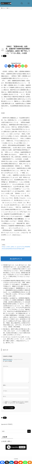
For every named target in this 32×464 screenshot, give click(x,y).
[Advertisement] (16, 28)
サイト (4, 396)
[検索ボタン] (21, 3)
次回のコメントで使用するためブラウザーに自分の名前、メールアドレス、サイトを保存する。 (16, 402)
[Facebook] (6, 65)
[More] (25, 66)
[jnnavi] (6, 3)
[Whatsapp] (22, 66)
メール (5, 390)
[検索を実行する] (29, 431)
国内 (5, 56)
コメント (5, 366)
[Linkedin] (12, 66)
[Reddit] (19, 66)
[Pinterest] (16, 66)
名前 (4, 385)
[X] (9, 66)
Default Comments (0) (7, 359)
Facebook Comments (18, 359)
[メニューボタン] (28, 3)
